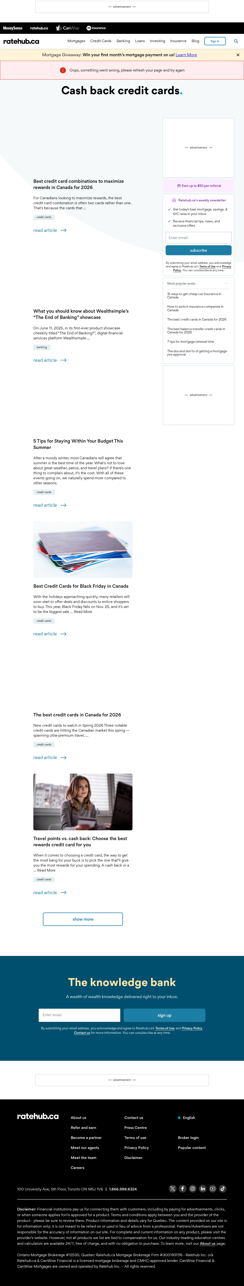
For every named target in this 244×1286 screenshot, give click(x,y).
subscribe (198, 250)
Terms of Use (207, 266)
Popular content (192, 1147)
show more (83, 919)
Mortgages (76, 41)
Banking (123, 41)
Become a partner (86, 1137)
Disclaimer (133, 1157)
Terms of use (135, 1137)
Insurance (178, 41)
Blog (195, 41)
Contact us (82, 1033)
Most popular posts (181, 283)
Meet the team (84, 1157)
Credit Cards (101, 41)
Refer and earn (83, 1127)
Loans (140, 41)
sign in (215, 41)
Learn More (186, 54)
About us (78, 1117)
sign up (165, 1015)
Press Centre (135, 1127)
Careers (77, 1167)
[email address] (79, 1015)
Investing (157, 41)
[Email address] (199, 238)
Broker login (188, 1137)
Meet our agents (85, 1147)
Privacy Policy (192, 1028)
